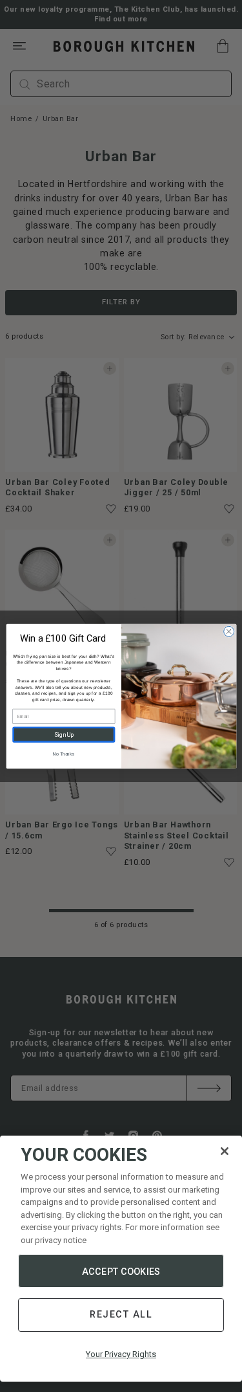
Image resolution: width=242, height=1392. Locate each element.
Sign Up (63, 734)
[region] (121, 1259)
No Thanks (63, 754)
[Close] (224, 1151)
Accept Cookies (121, 1271)
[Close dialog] (228, 631)
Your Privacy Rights (121, 1354)
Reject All (121, 1314)
